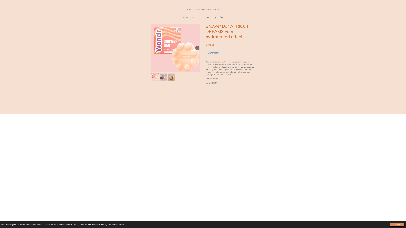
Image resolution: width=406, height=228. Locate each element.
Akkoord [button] (397, 225)
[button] (155, 77)
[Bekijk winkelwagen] (221, 17)
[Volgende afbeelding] (197, 48)
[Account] (215, 17)
